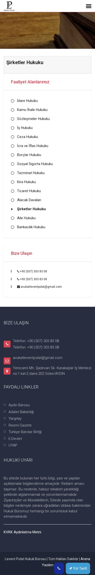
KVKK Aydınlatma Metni (22, 532)
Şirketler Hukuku (31, 209)
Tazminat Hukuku (31, 173)
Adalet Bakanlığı (21, 412)
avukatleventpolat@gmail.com (41, 286)
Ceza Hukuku (27, 137)
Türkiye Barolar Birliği (25, 432)
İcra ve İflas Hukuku (32, 146)
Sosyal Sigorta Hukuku (35, 164)
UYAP (13, 445)
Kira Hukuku (26, 182)
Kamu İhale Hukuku (32, 110)
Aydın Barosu (19, 405)
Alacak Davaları (29, 200)
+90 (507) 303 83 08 (33, 271)
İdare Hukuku (27, 101)
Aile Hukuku (26, 218)
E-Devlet (15, 438)
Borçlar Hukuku (29, 155)
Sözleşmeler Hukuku (33, 119)
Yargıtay (15, 418)
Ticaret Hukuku (29, 191)
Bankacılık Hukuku (31, 227)
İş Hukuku (25, 128)
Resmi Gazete (20, 425)
